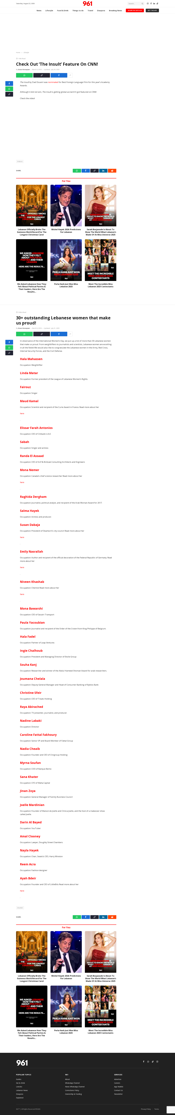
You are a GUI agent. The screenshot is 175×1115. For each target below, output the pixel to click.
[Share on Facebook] (59, 75)
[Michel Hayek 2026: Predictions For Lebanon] (66, 205)
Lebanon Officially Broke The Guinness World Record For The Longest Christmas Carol (31, 232)
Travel (90, 10)
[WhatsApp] (9, 88)
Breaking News (115, 10)
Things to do (78, 10)
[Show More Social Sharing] (70, 75)
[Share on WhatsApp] (24, 75)
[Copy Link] (41, 75)
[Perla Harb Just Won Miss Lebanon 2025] (66, 260)
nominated (53, 82)
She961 (20, 908)
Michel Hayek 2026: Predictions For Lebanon (66, 230)
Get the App (152, 10)
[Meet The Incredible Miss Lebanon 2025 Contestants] (100, 260)
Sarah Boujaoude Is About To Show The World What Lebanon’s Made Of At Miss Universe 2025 (100, 232)
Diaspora (101, 10)
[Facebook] (9, 83)
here (22, 413)
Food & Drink (62, 10)
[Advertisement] (87, 32)
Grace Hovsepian (24, 70)
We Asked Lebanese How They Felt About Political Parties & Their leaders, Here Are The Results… (31, 288)
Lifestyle (49, 10)
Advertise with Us (135, 10)
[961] (87, 3)
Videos (19, 161)
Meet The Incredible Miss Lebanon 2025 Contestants (100, 285)
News (39, 10)
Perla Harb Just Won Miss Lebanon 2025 (66, 285)
